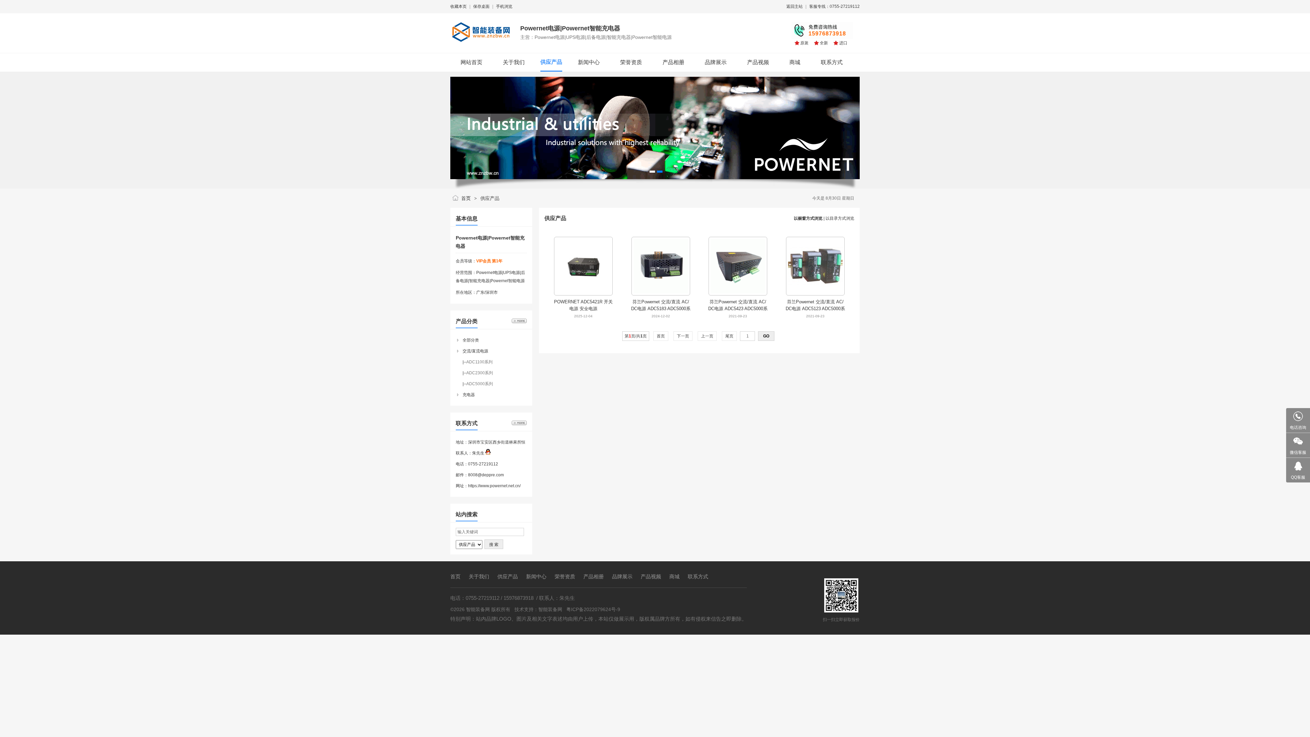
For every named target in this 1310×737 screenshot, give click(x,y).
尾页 (729, 336)
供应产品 (489, 198)
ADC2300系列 (479, 373)
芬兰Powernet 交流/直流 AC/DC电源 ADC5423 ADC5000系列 (738, 308)
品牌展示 (622, 576)
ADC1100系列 (479, 362)
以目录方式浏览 (840, 218)
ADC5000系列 (479, 383)
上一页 (707, 336)
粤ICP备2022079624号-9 (593, 609)
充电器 (469, 394)
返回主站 (794, 6)
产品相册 (593, 576)
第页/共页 (636, 336)
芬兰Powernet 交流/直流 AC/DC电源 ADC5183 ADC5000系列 (660, 308)
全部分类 (471, 340)
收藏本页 (458, 6)
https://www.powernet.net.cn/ (494, 485)
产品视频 (651, 576)
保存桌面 (481, 6)
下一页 (683, 336)
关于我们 (479, 576)
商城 (674, 576)
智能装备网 (550, 609)
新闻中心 (536, 576)
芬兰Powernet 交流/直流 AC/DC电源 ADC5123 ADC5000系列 (815, 308)
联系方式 (698, 576)
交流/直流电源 (475, 351)
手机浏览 (504, 6)
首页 (466, 198)
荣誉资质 (565, 576)
